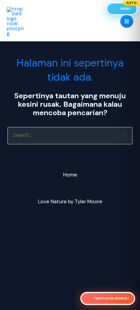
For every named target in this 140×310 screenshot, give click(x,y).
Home (70, 175)
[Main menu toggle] (126, 21)
